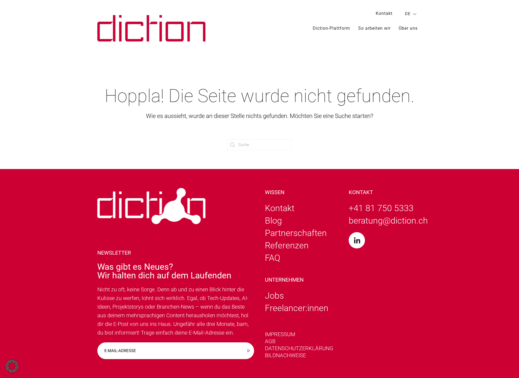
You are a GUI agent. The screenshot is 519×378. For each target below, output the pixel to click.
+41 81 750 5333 (381, 208)
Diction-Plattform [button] (331, 28)
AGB (270, 341)
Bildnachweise (285, 355)
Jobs (274, 296)
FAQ (272, 258)
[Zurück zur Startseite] (151, 28)
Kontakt (384, 13)
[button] (12, 366)
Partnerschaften (296, 233)
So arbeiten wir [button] (374, 28)
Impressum (280, 334)
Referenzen (287, 245)
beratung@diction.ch (388, 220)
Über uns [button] (408, 28)
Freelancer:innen (296, 308)
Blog (273, 220)
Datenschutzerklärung (299, 348)
